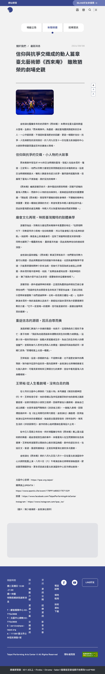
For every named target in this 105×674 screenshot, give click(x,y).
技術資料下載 (57, 608)
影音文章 (43, 627)
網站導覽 (12, 3)
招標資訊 (73, 27)
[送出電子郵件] (86, 548)
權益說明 (57, 587)
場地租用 (57, 597)
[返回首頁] (10, 10)
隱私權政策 (69, 654)
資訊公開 (43, 594)
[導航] (96, 10)
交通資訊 (30, 627)
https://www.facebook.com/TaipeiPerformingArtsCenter (49, 496)
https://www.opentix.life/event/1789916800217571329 (43, 491)
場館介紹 (30, 594)
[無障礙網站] (90, 654)
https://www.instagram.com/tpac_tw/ (46, 502)
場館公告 (32, 27)
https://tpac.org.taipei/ (42, 480)
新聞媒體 (52, 27)
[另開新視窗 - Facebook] (64, 582)
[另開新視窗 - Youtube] (75, 582)
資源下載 (30, 611)
